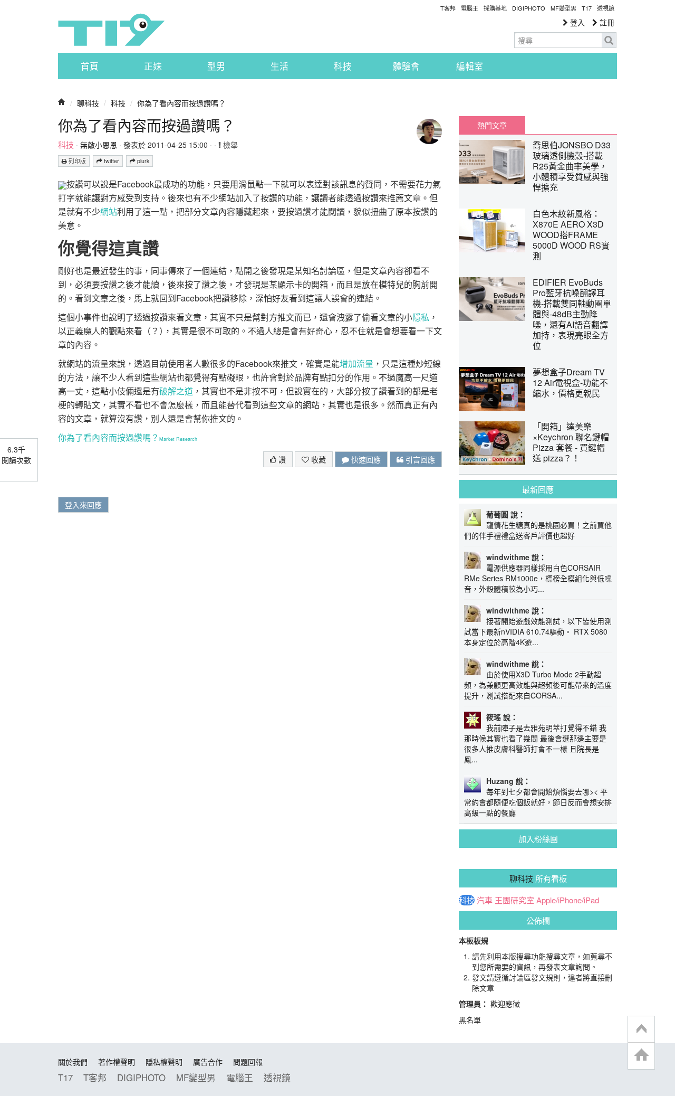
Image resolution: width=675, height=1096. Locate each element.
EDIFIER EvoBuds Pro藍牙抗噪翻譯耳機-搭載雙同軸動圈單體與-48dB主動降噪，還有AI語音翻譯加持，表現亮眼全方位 (572, 314)
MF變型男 (563, 8)
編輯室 (469, 66)
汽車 (485, 900)
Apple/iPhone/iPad (567, 900)
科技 (343, 66)
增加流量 (356, 363)
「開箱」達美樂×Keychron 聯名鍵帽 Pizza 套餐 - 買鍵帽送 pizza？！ (571, 442)
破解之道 (176, 391)
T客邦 (448, 8)
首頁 (90, 66)
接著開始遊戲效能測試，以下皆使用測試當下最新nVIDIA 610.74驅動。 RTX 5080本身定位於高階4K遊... (538, 631)
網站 (108, 211)
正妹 (153, 66)
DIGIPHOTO (528, 8)
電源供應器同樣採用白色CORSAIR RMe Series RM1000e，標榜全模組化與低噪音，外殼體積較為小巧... (538, 578)
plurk (142, 161)
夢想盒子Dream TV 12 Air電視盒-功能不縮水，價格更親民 (570, 382)
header (641, 1029)
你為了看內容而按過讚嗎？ (181, 103)
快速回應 (365, 459)
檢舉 (229, 144)
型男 (216, 66)
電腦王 (469, 8)
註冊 (605, 22)
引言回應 (419, 459)
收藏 (317, 459)
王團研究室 (514, 900)
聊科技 (88, 103)
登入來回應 (83, 504)
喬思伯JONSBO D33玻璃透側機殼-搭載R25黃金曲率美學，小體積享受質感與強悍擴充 (572, 166)
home (641, 1056)
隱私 (420, 317)
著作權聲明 (116, 1061)
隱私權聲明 (164, 1061)
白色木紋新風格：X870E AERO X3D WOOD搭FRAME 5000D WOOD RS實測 (571, 234)
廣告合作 (208, 1061)
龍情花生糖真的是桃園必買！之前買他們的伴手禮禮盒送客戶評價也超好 (538, 530)
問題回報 (248, 1061)
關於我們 (73, 1061)
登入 (576, 22)
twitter (110, 161)
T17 (111, 29)
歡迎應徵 (505, 1003)
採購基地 (495, 8)
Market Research (178, 439)
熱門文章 (492, 125)
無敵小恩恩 (98, 144)
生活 (279, 66)
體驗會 (406, 66)
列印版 (76, 161)
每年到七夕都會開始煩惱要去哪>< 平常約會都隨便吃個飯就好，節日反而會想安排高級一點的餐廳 (538, 802)
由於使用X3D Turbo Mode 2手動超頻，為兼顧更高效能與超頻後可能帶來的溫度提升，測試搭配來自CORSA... (538, 685)
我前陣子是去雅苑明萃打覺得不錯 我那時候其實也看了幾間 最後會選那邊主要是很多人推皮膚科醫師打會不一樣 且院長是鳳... (535, 743)
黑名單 (470, 1019)
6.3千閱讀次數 (16, 454)
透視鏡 (605, 8)
